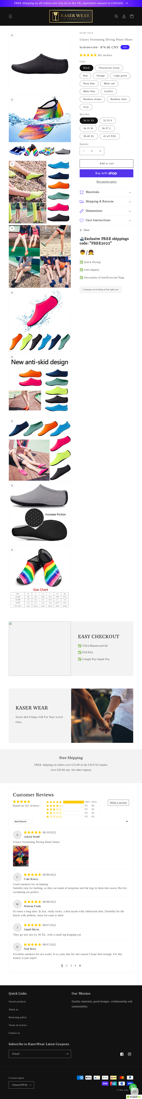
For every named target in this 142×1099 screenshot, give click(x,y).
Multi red (109, 83)
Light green (120, 75)
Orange (101, 75)
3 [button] (71, 965)
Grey (86, 107)
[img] (33, 832)
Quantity (84, 144)
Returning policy (18, 1017)
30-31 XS (88, 120)
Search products (17, 1001)
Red (85, 75)
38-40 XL (88, 136)
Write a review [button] (118, 802)
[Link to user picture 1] (21, 856)
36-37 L (106, 128)
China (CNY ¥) (19, 1085)
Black (86, 68)
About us (13, 1009)
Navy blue (89, 83)
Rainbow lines (118, 99)
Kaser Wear (129, 1090)
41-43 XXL (109, 136)
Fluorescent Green (109, 68)
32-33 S (107, 120)
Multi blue (89, 91)
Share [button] (87, 230)
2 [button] (67, 965)
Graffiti (108, 91)
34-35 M (88, 128)
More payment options (106, 181)
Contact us (14, 1033)
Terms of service (18, 1025)
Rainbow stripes (92, 99)
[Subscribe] (67, 1054)
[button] (10, 16)
